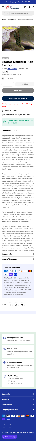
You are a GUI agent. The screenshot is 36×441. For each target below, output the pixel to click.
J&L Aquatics (12, 68)
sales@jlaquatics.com (22, 115)
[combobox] (18, 13)
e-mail (14, 292)
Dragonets (12, 20)
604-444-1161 (26, 290)
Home (4, 20)
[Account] (25, 7)
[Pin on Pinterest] (22, 304)
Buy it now (18, 90)
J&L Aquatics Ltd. (13, 433)
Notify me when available (18, 98)
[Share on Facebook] (10, 304)
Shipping (4, 74)
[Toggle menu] (3, 7)
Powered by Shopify (27, 433)
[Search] (31, 13)
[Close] (32, 120)
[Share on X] (16, 304)
